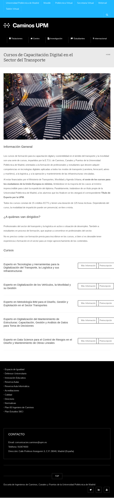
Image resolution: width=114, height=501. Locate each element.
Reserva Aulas (12, 382)
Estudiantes (79, 38)
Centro (36, 38)
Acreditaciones (12, 390)
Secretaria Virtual (85, 3)
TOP (57, 476)
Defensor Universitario (15, 373)
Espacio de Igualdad (14, 369)
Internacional (100, 38)
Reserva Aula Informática (17, 386)
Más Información (88, 265)
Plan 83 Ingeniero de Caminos (19, 407)
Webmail (102, 3)
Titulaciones (16, 38)
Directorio (9, 399)
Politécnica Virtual (63, 3)
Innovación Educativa (15, 377)
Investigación (55, 38)
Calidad (8, 394)
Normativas (10, 403)
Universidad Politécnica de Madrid (22, 3)
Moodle (47, 3)
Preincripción (105, 286)
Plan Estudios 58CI (14, 411)
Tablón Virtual (12, 9)
